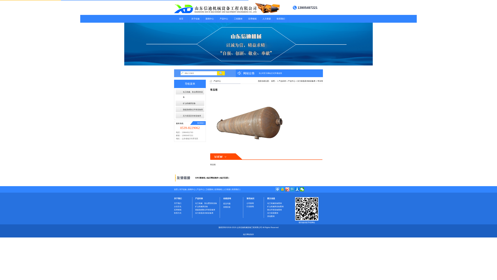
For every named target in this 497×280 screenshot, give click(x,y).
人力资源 (266, 19)
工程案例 (238, 19)
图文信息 (271, 198)
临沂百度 (224, 178)
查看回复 (227, 207)
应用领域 (252, 19)
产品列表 (199, 198)
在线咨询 (227, 198)
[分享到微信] (302, 189)
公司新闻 (250, 203)
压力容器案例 (272, 213)
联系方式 (177, 213)
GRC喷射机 (200, 178)
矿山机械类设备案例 (275, 206)
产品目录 (282, 81)
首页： (274, 81)
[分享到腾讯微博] (292, 189)
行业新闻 (250, 206)
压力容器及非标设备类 (192, 116)
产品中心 (224, 19)
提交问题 (227, 203)
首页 (181, 19)
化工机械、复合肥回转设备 (193, 94)
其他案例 (271, 216)
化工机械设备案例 (274, 203)
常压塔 (320, 81)
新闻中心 (210, 19)
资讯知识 (250, 198)
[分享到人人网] (297, 189)
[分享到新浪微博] (287, 189)
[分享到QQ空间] (282, 189)
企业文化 (177, 206)
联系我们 (281, 19)
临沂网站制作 (213, 178)
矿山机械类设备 (189, 103)
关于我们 (178, 198)
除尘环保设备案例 (274, 210)
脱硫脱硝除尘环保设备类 (193, 109)
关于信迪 (195, 19)
